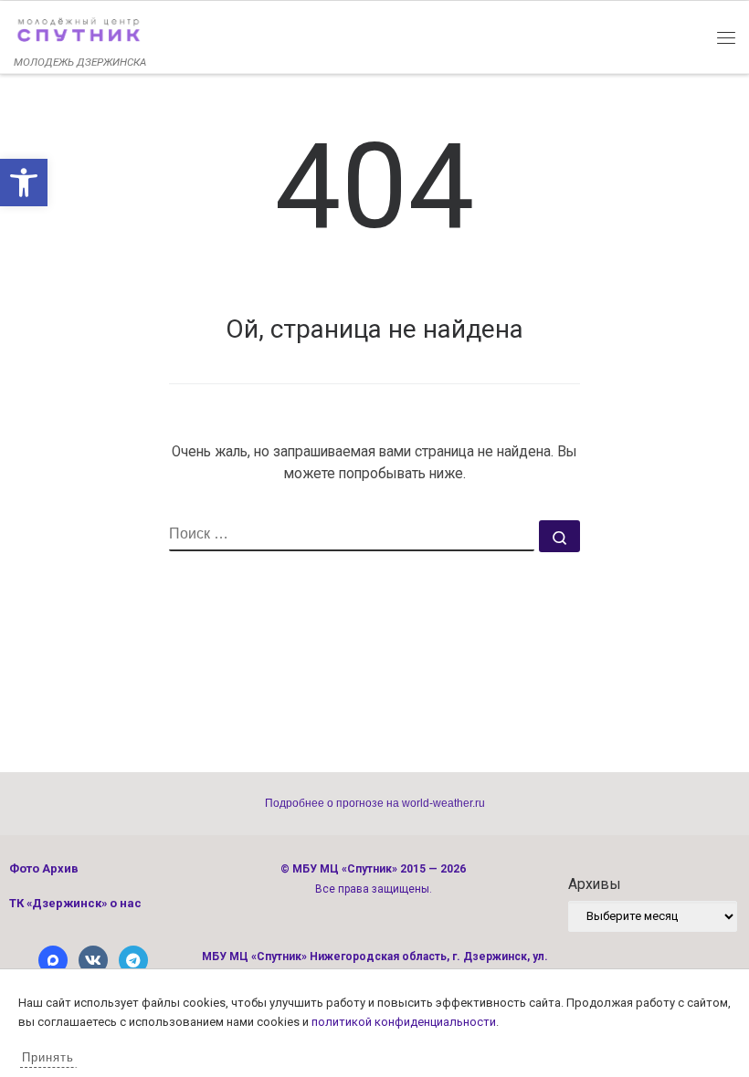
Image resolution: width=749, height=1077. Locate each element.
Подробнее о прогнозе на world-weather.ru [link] (375, 803)
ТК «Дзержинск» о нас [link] (75, 903)
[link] (23, 182)
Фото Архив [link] (44, 868)
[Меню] (726, 36)
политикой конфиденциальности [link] (403, 1022)
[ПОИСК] (351, 535)
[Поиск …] (559, 536)
